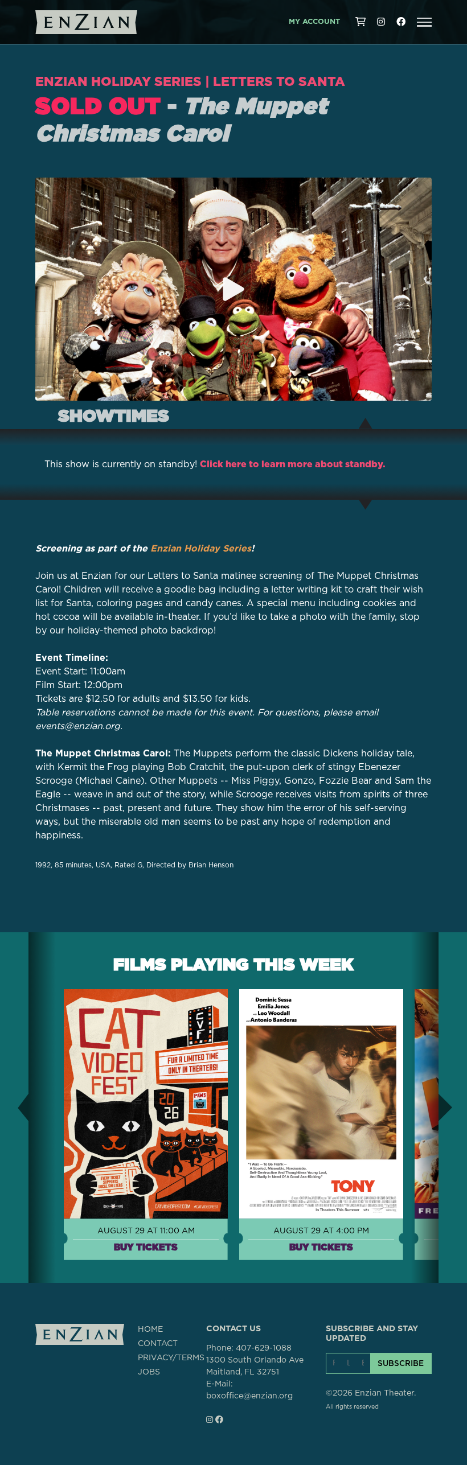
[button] (424, 22)
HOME (150, 1330)
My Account (314, 22)
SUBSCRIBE (401, 1363)
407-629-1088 (264, 1348)
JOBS (149, 1372)
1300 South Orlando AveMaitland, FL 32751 (255, 1366)
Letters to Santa (279, 81)
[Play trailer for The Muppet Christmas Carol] (233, 289)
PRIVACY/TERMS (171, 1358)
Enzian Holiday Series (118, 81)
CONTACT (158, 1344)
